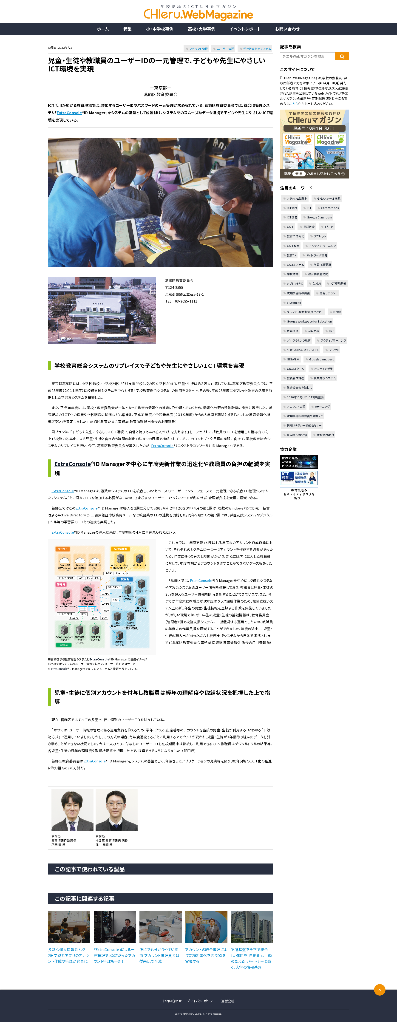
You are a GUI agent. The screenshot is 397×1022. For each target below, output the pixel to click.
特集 (127, 29)
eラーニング (322, 406)
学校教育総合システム (257, 49)
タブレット (320, 236)
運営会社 (228, 1001)
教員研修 (292, 331)
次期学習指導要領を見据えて (305, 416)
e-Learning (294, 302)
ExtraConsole (69, 112)
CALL (290, 227)
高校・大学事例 (202, 29)
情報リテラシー (329, 293)
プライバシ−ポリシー (201, 1001)
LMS (331, 331)
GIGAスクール (295, 369)
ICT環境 (292, 217)
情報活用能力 (325, 435)
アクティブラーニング (333, 340)
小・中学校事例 (160, 29)
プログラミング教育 (299, 340)
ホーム (103, 29)
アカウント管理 (199, 49)
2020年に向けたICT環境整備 (305, 397)
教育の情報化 (295, 236)
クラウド (334, 350)
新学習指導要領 (297, 435)
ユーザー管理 (225, 49)
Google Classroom (319, 217)
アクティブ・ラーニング (322, 246)
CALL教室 (293, 246)
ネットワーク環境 (316, 255)
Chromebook (330, 208)
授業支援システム (325, 378)
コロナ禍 (313, 331)
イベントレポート (245, 29)
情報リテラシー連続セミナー (304, 425)
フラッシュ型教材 (297, 198)
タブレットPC (295, 283)
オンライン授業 (323, 369)
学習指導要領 (322, 264)
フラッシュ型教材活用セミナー (305, 312)
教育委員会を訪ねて (299, 387)
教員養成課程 (295, 378)
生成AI (317, 283)
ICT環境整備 (338, 283)
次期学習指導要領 (298, 293)
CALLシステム (295, 264)
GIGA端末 (293, 359)
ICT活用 (292, 208)
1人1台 (329, 227)
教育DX (291, 255)
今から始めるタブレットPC (303, 350)
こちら (294, 103)
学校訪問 (292, 274)
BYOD (337, 312)
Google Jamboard (321, 359)
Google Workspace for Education (309, 321)
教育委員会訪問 (318, 274)
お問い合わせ (287, 29)
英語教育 (309, 227)
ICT (309, 208)
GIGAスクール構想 (328, 198)
